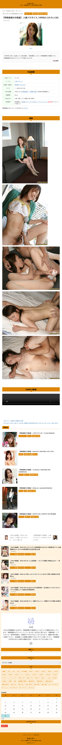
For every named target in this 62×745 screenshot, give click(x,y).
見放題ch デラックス (26, 102)
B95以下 (50, 671)
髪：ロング (31, 687)
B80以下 (31, 671)
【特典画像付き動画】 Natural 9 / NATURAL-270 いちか (36, 451)
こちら (25, 108)
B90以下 (8, 423)
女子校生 (4, 681)
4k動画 (3, 671)
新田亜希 (13, 420)
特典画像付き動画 (19, 420)
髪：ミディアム (23, 687)
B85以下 (37, 671)
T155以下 (34, 674)
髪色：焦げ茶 (55, 423)
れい (31, 48)
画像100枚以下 (35, 423)
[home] (31, 643)
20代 (13, 671)
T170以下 (55, 674)
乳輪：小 (44, 678)
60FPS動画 (24, 671)
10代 (9, 671)
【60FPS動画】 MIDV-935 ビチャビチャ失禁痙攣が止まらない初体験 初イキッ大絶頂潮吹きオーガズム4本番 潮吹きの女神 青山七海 (35, 548)
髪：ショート (5, 687)
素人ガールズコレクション (40, 102)
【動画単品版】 (33, 91)
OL (22, 674)
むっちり (4, 678)
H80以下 (56, 671)
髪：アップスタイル (53, 684)
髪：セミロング (48, 423)
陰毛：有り (41, 423)
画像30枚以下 (32, 681)
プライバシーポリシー (27, 735)
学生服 (10, 681)
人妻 (20, 423)
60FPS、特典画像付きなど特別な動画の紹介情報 (31, 740)
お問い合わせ (36, 735)
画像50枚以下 (40, 681)
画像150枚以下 (5, 684)
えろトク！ (31, 3)
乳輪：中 (16, 423)
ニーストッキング (12, 678)
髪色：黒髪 (44, 684)
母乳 (22, 423)
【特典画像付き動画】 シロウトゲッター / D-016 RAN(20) (37, 433)
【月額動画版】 (25, 91)
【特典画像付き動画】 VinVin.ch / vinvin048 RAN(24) (35, 488)
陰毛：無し (21, 684)
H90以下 (10, 674)
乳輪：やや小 (30, 678)
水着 (15, 681)
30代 (4, 423)
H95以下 (17, 674)
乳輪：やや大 (22, 678)
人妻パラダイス (19, 81)
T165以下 (48, 674)
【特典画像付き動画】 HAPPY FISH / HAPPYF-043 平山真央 (37, 514)
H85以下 (12, 423)
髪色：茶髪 (36, 684)
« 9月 (2, 718)
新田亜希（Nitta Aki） (20, 85)
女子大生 (54, 678)
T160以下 (41, 674)
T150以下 (27, 674)
